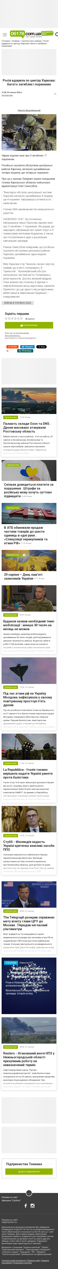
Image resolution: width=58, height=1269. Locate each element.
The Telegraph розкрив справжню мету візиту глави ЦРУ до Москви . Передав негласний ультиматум (28, 923)
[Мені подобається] (55, 93)
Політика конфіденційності (14, 1260)
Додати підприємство (29, 1171)
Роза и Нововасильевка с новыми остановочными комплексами (26, 984)
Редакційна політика (22, 1263)
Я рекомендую (30, 325)
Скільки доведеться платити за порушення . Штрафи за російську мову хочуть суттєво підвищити (28, 490)
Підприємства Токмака (24, 1164)
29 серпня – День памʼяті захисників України (23, 576)
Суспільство (7, 95)
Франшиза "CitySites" (11, 1200)
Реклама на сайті (10, 1197)
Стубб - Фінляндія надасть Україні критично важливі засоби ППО (28, 845)
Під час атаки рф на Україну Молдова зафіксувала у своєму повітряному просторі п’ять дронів (27, 699)
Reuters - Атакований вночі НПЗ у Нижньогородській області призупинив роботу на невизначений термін (28, 1059)
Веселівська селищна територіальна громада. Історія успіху (27, 992)
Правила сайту (33, 1260)
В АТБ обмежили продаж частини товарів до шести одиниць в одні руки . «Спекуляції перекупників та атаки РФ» (26, 535)
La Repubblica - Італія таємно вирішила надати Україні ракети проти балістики (28, 773)
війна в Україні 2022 (17, 302)
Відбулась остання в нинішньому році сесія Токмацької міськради (29, 972)
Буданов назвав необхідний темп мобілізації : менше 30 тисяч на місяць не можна (28, 625)
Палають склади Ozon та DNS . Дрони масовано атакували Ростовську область (27, 427)
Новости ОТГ (26, 962)
